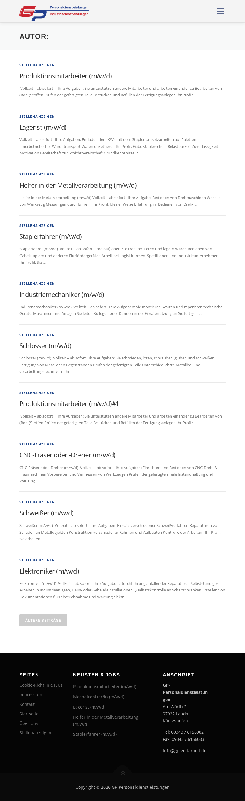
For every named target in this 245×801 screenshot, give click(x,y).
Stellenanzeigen (37, 65)
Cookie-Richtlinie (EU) (40, 685)
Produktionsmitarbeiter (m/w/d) (65, 75)
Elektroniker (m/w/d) (49, 570)
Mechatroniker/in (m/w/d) (98, 697)
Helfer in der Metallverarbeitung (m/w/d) (78, 184)
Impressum (30, 694)
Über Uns (28, 723)
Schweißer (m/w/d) (46, 512)
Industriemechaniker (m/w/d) (61, 294)
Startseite (29, 714)
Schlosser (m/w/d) (45, 345)
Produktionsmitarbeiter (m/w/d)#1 (69, 403)
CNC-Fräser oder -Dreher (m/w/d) (67, 454)
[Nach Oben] (122, 773)
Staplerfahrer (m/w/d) (50, 236)
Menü (220, 11)
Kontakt (27, 704)
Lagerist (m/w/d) (42, 126)
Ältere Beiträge (43, 620)
